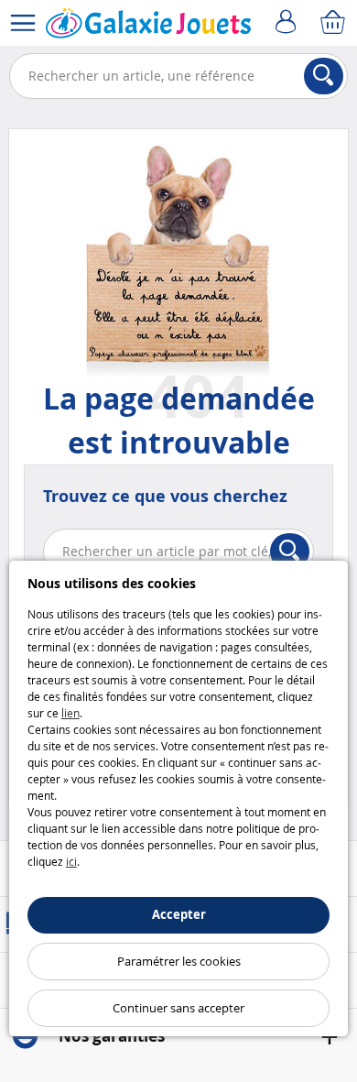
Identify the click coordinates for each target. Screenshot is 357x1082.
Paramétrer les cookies (179, 961)
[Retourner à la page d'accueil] (149, 26)
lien (70, 712)
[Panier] (334, 23)
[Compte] (288, 23)
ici (71, 861)
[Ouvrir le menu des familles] (23, 23)
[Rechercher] (323, 76)
